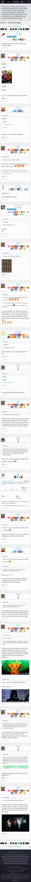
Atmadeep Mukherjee (8, 481)
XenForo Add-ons (12, 871)
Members (16, 2)
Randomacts (18, 331)
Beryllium (13, 873)
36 (11, 29)
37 (13, 29)
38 (16, 29)
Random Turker (18, 205)
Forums (8, 2)
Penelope (18, 33)
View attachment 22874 (8, 124)
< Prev (2, 29)
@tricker (4, 95)
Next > (27, 29)
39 (18, 29)
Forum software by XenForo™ (15, 867)
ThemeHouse (24, 868)
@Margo (11, 575)
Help (18, 873)
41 (23, 29)
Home (3, 2)
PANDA (4, 485)
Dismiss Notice (29, 6)
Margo (18, 365)
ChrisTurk (18, 107)
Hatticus (18, 54)
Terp (18, 473)
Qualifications (5, 501)
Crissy (18, 185)
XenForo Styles (20, 871)
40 (21, 29)
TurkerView (26, 505)
